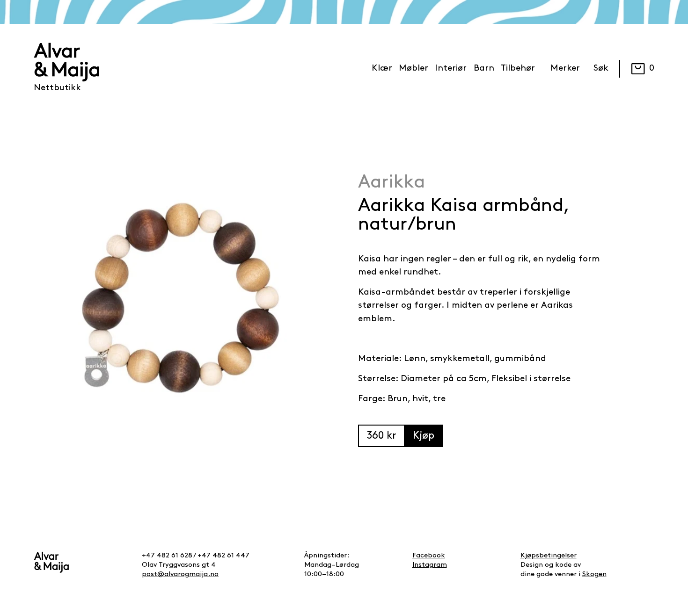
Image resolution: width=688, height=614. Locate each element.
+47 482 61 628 (167, 555)
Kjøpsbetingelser (548, 555)
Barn (484, 68)
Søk (600, 68)
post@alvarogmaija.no (180, 574)
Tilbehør (518, 68)
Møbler (413, 68)
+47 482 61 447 (223, 555)
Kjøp (423, 436)
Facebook (428, 555)
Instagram (429, 565)
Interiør (451, 68)
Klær (382, 68)
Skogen (594, 574)
